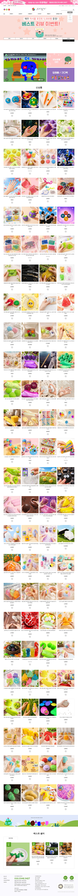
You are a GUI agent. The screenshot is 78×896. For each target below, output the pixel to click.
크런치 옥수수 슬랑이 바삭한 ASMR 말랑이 (30, 717)
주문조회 (70, 17)
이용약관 (5, 882)
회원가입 (63, 5)
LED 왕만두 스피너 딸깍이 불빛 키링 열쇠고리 (12, 456)
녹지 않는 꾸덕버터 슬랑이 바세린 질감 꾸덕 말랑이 (12, 746)
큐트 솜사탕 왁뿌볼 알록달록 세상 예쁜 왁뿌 (66, 659)
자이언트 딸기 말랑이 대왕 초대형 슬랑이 (48, 746)
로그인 (60, 5)
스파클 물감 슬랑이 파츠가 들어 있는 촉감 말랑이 (30, 659)
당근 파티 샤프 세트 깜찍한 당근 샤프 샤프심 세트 (48, 109)
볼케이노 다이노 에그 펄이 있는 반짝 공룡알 (12, 659)
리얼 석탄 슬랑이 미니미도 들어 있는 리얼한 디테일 (65, 485)
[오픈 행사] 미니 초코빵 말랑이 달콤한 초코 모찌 (12, 630)
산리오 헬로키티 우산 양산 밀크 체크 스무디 (66, 543)
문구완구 (39, 13)
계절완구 (48, 13)
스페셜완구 (30, 13)
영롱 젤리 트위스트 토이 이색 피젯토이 (48, 196)
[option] (39, 27)
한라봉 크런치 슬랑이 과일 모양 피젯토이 (65, 630)
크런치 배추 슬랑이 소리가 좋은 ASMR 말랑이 (47, 630)
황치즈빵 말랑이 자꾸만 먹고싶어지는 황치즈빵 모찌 (65, 746)
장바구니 (70, 5)
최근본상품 (69, 19)
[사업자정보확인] (38, 888)
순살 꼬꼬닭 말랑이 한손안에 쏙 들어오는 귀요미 (48, 802)
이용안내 (5, 878)
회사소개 (5, 876)
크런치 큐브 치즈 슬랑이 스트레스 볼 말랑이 (12, 427)
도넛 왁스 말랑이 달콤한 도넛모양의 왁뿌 (65, 601)
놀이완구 (20, 13)
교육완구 (11, 13)
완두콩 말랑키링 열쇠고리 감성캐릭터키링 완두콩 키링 (18, 863)
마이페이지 (66, 5)
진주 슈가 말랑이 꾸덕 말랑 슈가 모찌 (66, 717)
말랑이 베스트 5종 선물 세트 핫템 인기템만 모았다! (48, 341)
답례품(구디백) (59, 13)
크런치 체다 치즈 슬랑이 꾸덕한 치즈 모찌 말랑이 (30, 746)
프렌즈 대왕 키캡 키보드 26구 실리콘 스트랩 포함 (48, 254)
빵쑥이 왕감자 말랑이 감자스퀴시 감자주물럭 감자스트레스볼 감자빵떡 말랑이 (38, 858)
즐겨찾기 (5, 5)
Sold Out (30, 170)
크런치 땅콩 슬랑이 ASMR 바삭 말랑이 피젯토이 (30, 802)
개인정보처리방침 (7, 880)
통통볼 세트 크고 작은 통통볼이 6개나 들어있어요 (66, 427)
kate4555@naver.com (42, 883)
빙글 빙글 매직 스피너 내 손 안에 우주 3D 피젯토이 (65, 196)
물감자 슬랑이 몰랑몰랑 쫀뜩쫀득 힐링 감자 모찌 (30, 427)
